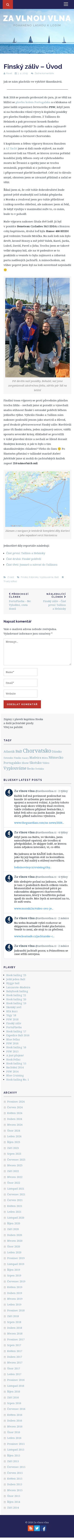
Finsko (24, 577)
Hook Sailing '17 (16, 1031)
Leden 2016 (14, 1438)
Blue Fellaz (13, 1039)
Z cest (10, 577)
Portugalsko (12, 763)
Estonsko (33, 577)
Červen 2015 (15, 1473)
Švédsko (39, 768)
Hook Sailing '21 (16, 995)
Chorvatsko (37, 750)
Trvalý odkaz (10, 581)
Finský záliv (13, 1023)
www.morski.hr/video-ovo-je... (33, 908)
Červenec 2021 (16, 1194)
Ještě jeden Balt (15, 979)
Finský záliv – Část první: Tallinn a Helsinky (54, 601)
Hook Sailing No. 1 (17, 1079)
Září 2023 (13, 1148)
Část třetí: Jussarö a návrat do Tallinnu (31, 564)
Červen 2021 (15, 1200)
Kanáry (25, 758)
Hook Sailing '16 (16, 1047)
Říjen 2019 (13, 1269)
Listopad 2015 (15, 1449)
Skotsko (35, 762)
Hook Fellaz (13, 1059)
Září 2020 (13, 1229)
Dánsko (57, 751)
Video (45, 763)
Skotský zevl (13, 1007)
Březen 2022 (14, 1177)
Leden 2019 (14, 1304)
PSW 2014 (12, 1071)
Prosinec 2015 (16, 1444)
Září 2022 (13, 1171)
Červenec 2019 (16, 1281)
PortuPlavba (14, 1027)
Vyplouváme (46, 577)
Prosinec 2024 (16, 1101)
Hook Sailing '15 (16, 1063)
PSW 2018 (12, 1019)
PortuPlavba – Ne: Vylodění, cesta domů (20, 601)
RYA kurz (12, 1011)
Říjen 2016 (13, 1391)
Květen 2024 (14, 1113)
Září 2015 (13, 1461)
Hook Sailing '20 (16, 999)
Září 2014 (13, 1507)
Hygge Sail (12, 983)
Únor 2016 (13, 1432)
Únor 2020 (13, 1246)
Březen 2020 (14, 1240)
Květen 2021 (14, 1206)
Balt (56, 577)
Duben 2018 (14, 1327)
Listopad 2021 (15, 1188)
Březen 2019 (14, 1298)
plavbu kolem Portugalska (33, 102)
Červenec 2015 (16, 1467)
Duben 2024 (14, 1119)
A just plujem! (15, 1055)
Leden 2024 (14, 1136)
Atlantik (9, 751)
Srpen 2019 (14, 1275)
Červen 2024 (15, 1107)
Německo (55, 757)
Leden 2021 (14, 1211)
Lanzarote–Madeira (18, 987)
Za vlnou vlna (37, 18)
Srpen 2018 (14, 1322)
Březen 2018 (14, 1333)
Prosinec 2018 (16, 1310)
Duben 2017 (14, 1356)
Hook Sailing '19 (16, 1003)
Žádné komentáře (44, 73)
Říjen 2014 (13, 1502)
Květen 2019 (14, 1287)
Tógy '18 (11, 1015)
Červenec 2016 (16, 1409)
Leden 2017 (14, 1374)
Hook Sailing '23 (16, 975)
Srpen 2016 (14, 1403)
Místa (45, 757)
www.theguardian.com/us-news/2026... (39, 822)
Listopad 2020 (15, 1217)
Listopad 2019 (15, 1264)
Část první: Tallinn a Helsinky (25, 553)
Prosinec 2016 (16, 1380)
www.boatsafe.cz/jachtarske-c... (34, 936)
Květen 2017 (14, 1351)
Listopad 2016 (15, 1385)
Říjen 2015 (13, 1455)
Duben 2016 (14, 1420)
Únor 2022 (13, 1182)
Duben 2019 (14, 1293)
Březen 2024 (14, 1124)
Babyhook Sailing (17, 991)
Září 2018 (13, 1316)
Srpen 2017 (14, 1345)
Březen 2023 (14, 1165)
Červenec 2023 (16, 1159)
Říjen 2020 (13, 1223)
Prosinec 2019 (16, 1258)
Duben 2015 (14, 1484)
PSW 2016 (12, 1043)
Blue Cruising (15, 1075)
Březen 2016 (14, 1426)
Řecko (31, 768)
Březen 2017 (14, 1362)
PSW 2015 (12, 1051)
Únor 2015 (13, 1496)
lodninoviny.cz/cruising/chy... (32, 867)
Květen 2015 (14, 1478)
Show (25, 763)
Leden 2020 (14, 1252)
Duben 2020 (14, 1235)
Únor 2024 (13, 1130)
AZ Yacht (11, 148)
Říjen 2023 (13, 1142)
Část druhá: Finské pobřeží (23, 559)
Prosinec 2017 (16, 1339)
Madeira (35, 758)
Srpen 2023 (14, 1153)
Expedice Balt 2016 (17, 1035)
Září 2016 (13, 1397)
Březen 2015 (14, 1490)
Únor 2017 (13, 1368)
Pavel (9, 73)
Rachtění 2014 (15, 1067)
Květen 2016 (14, 1414)
